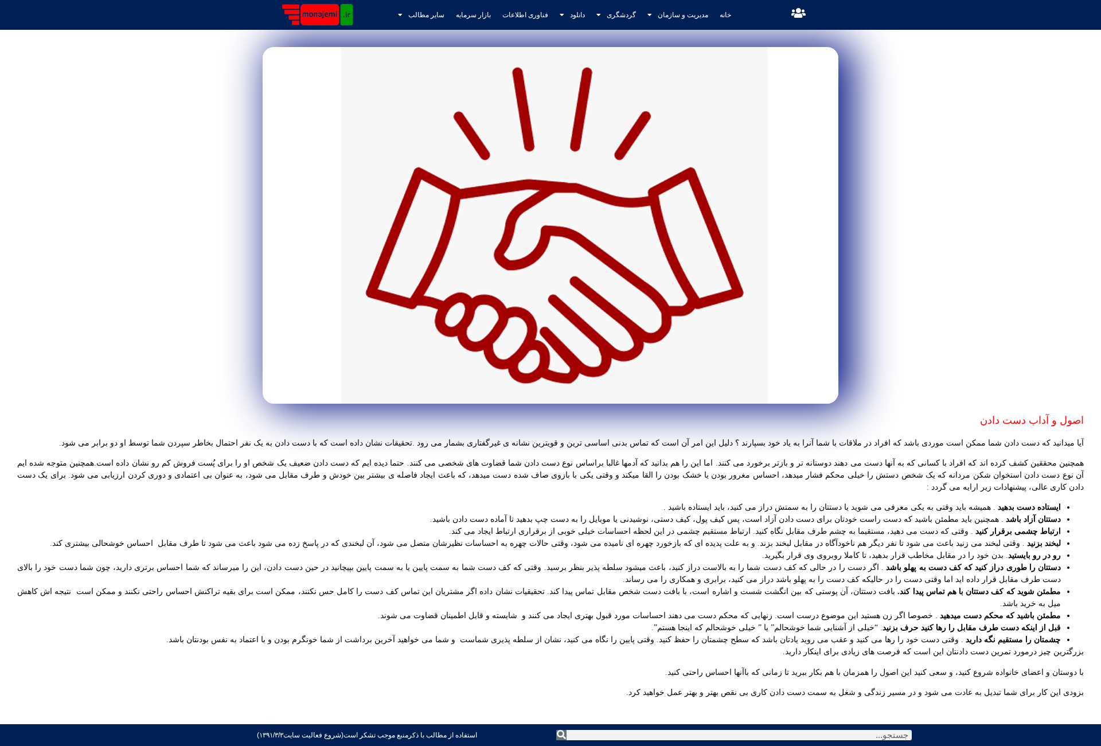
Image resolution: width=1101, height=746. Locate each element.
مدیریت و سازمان (683, 15)
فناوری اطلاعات (525, 15)
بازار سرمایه (473, 15)
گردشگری (621, 15)
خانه (725, 15)
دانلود (577, 15)
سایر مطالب (426, 15)
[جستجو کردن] (561, 735)
